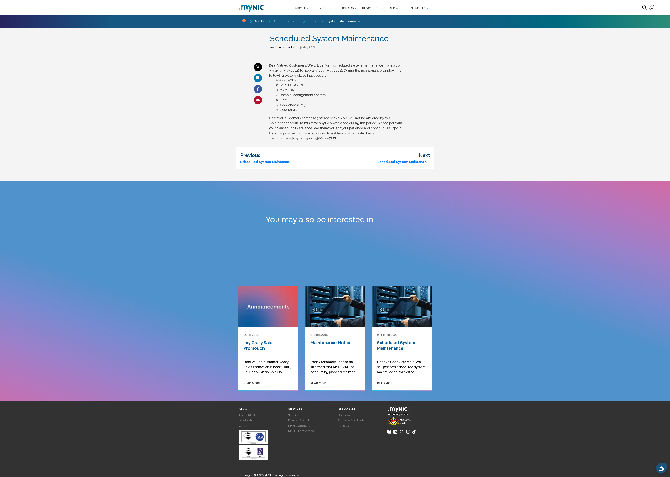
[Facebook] (389, 432)
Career (243, 425)
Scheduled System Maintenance (334, 21)
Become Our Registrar (353, 420)
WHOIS (293, 415)
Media (260, 21)
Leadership (247, 420)
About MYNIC (248, 415)
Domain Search (299, 420)
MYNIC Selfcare (299, 425)
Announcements (287, 21)
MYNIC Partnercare (301, 431)
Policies (343, 425)
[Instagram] (408, 432)
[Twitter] (402, 432)
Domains (344, 415)
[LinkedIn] (395, 432)
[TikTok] (414, 432)
